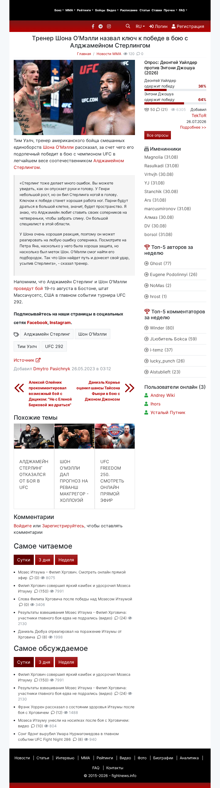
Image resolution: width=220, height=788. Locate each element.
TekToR (199, 115)
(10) (39, 726)
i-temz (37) (161, 350)
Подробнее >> (193, 127)
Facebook (37, 322)
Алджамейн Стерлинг (47, 334)
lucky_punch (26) (167, 361)
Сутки (23, 559)
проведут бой (28, 288)
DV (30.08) (155, 225)
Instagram (60, 322)
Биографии (163, 758)
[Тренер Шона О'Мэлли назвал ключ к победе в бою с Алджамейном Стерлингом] (74, 99)
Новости (22, 758)
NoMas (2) (160, 285)
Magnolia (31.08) (161, 157)
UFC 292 (54, 346)
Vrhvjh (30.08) (159, 174)
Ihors (155, 403)
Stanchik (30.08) (161, 191)
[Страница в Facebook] (93, 26)
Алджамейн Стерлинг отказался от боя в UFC (33, 474)
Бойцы (100, 10)
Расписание (129, 10)
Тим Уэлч (27, 346)
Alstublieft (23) (165, 372)
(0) (37, 577)
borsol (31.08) (158, 234)
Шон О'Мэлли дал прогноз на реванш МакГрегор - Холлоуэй (74, 481)
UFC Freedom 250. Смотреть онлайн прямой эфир (112, 481)
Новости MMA (109, 54)
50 (152, 109)
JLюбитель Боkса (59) (173, 339)
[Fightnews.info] (31, 10)
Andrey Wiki (163, 395)
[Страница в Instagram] (109, 26)
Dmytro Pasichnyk (51, 368)
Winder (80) (161, 328)
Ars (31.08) (155, 200)
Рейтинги (84, 10)
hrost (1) (158, 296)
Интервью (65, 758)
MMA (69, 10)
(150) (44, 591)
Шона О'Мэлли (58, 147)
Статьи (145, 10)
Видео (111, 10)
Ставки (157, 10)
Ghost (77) (160, 263)
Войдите (23, 525)
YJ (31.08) (154, 183)
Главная (84, 54)
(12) (59, 712)
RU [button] (139, 26)
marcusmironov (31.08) (167, 208)
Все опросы (157, 135)
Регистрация (189, 26)
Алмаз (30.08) (159, 217)
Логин (160, 26)
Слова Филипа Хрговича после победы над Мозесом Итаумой (75, 599)
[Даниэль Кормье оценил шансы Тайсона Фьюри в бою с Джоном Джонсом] (129, 387)
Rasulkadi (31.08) (161, 165)
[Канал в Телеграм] (100, 26)
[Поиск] (128, 26)
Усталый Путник (168, 412)
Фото (142, 758)
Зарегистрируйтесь (63, 525)
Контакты (114, 767)
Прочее (169, 10)
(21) (164, 109)
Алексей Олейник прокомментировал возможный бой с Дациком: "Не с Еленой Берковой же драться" (50, 393)
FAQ (182, 10)
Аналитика (189, 758)
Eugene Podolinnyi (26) (173, 274)
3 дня (44, 559)
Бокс (57, 10)
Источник (25, 360)
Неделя (66, 559)
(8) (44, 637)
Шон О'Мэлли (92, 334)
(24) (123, 618)
